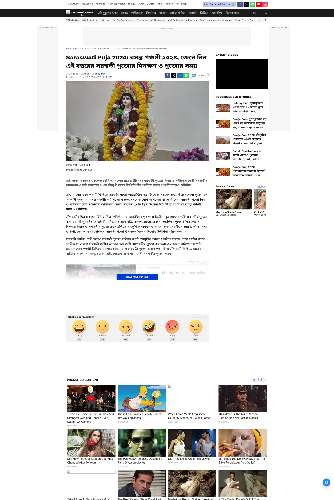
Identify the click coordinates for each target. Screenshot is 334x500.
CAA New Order (90, 20)
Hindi (159, 3)
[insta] (265, 4)
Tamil (141, 3)
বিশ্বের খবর (232, 13)
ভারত (124, 13)
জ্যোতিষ (217, 13)
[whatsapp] (252, 4)
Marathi (169, 3)
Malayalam (73, 3)
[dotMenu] (245, 13)
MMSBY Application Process (182, 20)
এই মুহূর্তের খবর (108, 13)
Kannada (100, 3)
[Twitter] (246, 4)
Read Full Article (137, 277)
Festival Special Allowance (151, 20)
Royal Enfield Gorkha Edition (250, 20)
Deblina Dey (98, 73)
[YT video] (259, 4)
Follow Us (202, 75)
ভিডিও (204, 13)
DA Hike (105, 20)
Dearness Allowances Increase (216, 20)
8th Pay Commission (123, 20)
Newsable (87, 3)
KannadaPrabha (116, 3)
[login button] (255, 13)
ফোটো (193, 13)
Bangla (150, 3)
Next (265, 20)
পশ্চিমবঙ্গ (137, 13)
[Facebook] (240, 4)
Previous (260, 20)
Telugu (131, 3)
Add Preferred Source (217, 4)
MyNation (181, 3)
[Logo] (81, 13)
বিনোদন (151, 13)
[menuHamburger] (260, 13)
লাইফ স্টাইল (177, 13)
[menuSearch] (266, 13)
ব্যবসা (162, 13)
